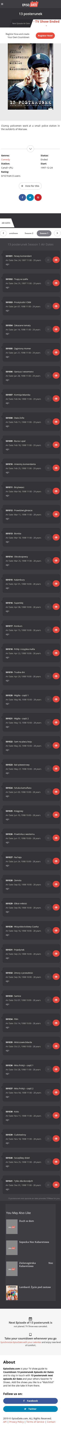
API (5, 1421)
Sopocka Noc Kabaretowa (34, 1242)
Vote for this (32, 185)
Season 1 (44, 233)
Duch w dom (26, 1221)
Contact (51, 1421)
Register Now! (45, 35)
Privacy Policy (16, 1421)
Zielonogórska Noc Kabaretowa (36, 1264)
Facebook (32, 1400)
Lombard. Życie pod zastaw (35, 1287)
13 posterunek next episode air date (23, 1198)
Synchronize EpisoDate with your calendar (20, 1342)
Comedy (5, 159)
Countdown (12, 233)
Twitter (32, 1408)
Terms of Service (35, 1421)
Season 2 (29, 233)
